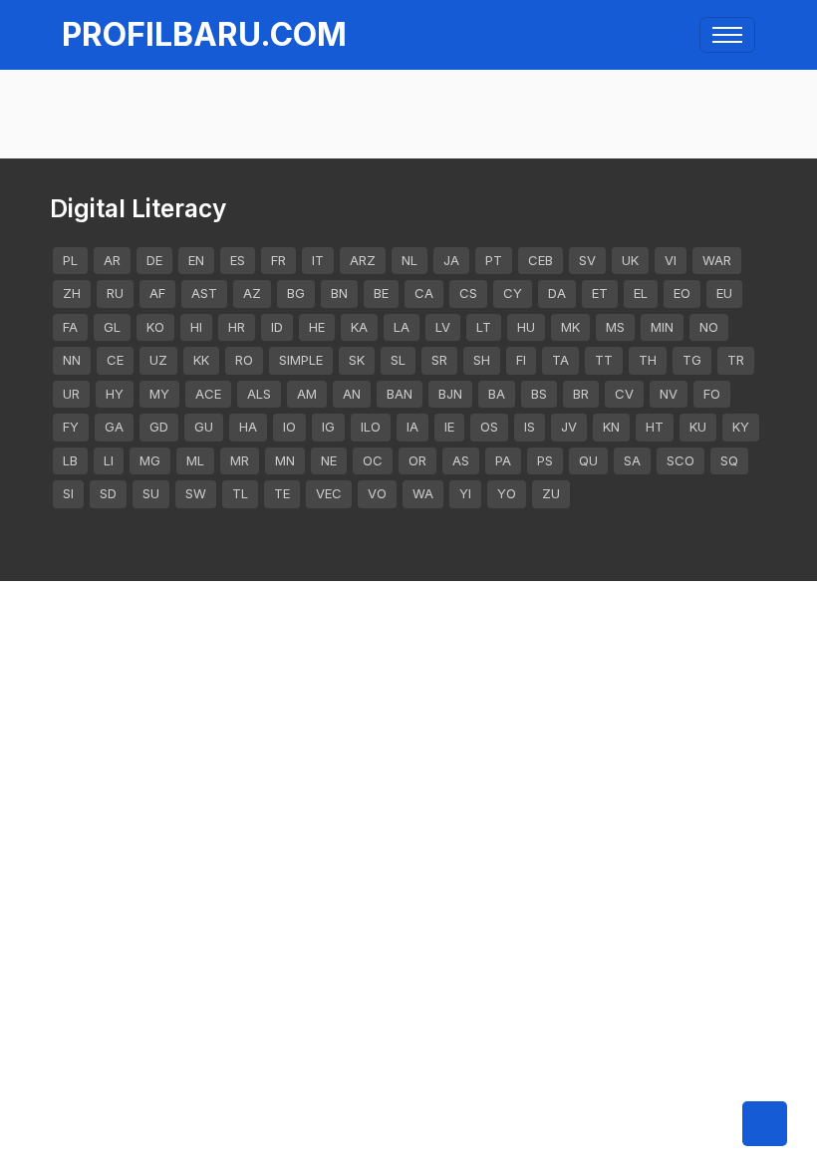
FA (70, 327)
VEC (329, 493)
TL (240, 493)
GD (158, 427)
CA (423, 293)
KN (611, 427)
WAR (716, 260)
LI (109, 460)
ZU (551, 493)
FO (711, 394)
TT (604, 360)
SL (398, 360)
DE (154, 260)
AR (112, 260)
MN (285, 460)
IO (289, 427)
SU (150, 493)
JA (451, 260)
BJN (450, 394)
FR (278, 260)
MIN (662, 327)
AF (157, 293)
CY (512, 293)
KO (155, 327)
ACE (208, 394)
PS (545, 460)
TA (560, 360)
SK (357, 360)
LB (70, 460)
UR (71, 394)
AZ (252, 293)
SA (632, 460)
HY (115, 394)
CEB (540, 260)
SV (587, 260)
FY (71, 427)
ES (237, 260)
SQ (729, 460)
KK (201, 360)
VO (377, 493)
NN (72, 360)
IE (449, 427)
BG (296, 293)
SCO (680, 460)
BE (381, 293)
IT (318, 260)
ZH (72, 293)
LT (483, 327)
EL (641, 293)
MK (570, 327)
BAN (399, 394)
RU (115, 293)
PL (70, 260)
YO (506, 493)
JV (569, 427)
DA (557, 293)
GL (112, 327)
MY (159, 394)
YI (465, 493)
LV (442, 327)
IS (529, 427)
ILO (371, 427)
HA (248, 427)
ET (600, 293)
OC (373, 460)
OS (489, 427)
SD (108, 493)
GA (114, 427)
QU (588, 460)
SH (481, 360)
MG (149, 460)
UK (630, 260)
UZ (158, 360)
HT (655, 427)
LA (401, 327)
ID (277, 327)
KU (697, 427)
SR (439, 360)
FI (521, 360)
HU (526, 327)
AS (460, 460)
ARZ (363, 260)
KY (740, 427)
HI (196, 327)
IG (328, 427)
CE (115, 360)
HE (317, 327)
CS (468, 293)
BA (496, 394)
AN (352, 394)
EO (682, 293)
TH (648, 360)
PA (503, 460)
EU (724, 293)
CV (624, 394)
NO (708, 327)
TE (282, 493)
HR (236, 327)
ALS (259, 394)
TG (691, 360)
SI (68, 493)
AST (204, 293)
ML (195, 460)
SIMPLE (301, 360)
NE (329, 460)
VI (671, 260)
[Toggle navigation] (727, 35)
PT (493, 260)
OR (417, 460)
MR (239, 460)
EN (196, 260)
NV (669, 394)
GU (203, 427)
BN (339, 293)
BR (581, 394)
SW (195, 493)
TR (735, 360)
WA (422, 493)
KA (359, 327)
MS (615, 327)
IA (412, 427)
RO (244, 360)
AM (307, 394)
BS (539, 394)
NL (409, 260)
